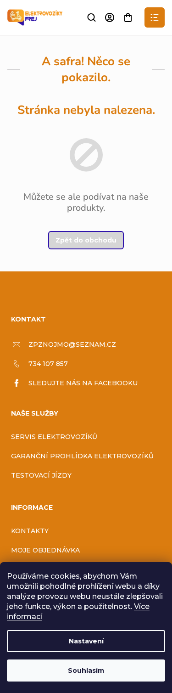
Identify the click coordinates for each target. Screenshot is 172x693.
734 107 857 (48, 364)
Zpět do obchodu (86, 240)
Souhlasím (86, 670)
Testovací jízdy (41, 475)
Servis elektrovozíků (54, 437)
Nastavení (86, 641)
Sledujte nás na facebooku (83, 383)
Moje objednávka (45, 550)
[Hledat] (91, 17)
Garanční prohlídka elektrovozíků (82, 456)
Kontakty (30, 531)
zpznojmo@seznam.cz (72, 344)
